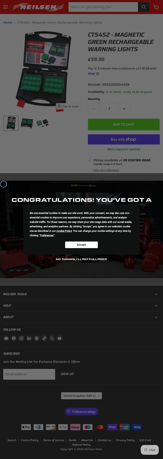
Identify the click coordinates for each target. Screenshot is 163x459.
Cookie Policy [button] (64, 231)
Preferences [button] (46, 235)
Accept (81, 244)
